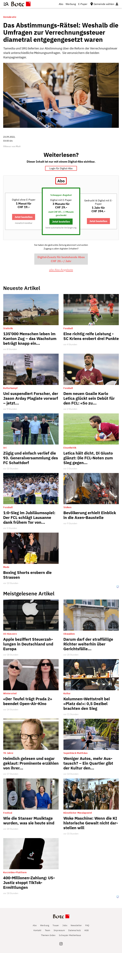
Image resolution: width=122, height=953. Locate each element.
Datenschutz (74, 930)
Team (47, 930)
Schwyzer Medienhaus (70, 935)
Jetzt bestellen (24, 217)
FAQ (87, 925)
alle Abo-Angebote (61, 270)
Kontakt (37, 930)
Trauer (56, 925)
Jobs (64, 925)
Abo (61, 4)
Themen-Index (48, 935)
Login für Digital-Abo (61, 168)
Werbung (71, 4)
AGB (86, 930)
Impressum (59, 930)
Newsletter (76, 925)
